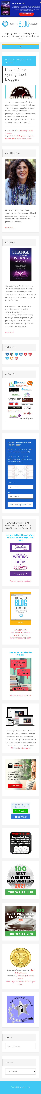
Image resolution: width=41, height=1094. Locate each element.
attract (16, 136)
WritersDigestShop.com (20, 637)
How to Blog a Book (20, 24)
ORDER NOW (26, 14)
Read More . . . (10, 227)
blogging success (23, 136)
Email (10, 492)
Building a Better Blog (20, 131)
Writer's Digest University (14, 981)
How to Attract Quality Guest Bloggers (16, 74)
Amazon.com (21, 629)
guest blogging (16, 138)
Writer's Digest (22, 976)
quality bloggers (26, 138)
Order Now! (9, 332)
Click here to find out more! (20, 748)
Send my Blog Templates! (20, 504)
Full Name (11, 483)
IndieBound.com (20, 635)
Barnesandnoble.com (20, 632)
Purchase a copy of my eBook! (20, 581)
